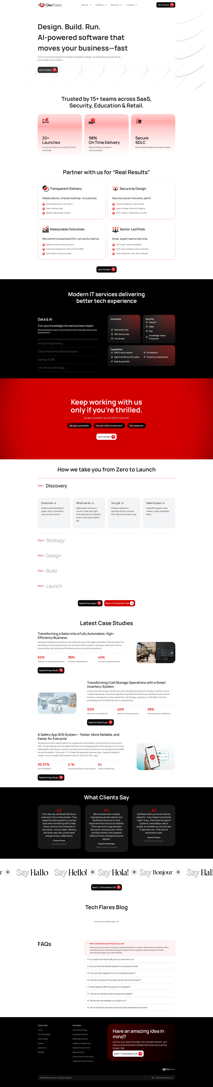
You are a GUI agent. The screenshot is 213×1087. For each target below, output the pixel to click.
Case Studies (43, 1039)
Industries (99, 5)
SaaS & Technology (80, 1030)
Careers (41, 1043)
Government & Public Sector (83, 1056)
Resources (115, 5)
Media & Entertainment (81, 1048)
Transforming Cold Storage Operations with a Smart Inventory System (126, 685)
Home (40, 1030)
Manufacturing (78, 1052)
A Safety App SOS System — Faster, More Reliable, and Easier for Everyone (78, 737)
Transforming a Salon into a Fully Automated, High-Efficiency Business (76, 636)
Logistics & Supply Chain (82, 1043)
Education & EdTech (80, 1034)
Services (84, 5)
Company (130, 5)
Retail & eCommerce (80, 1039)
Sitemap (41, 1052)
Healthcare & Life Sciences (83, 1061)
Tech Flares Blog (44, 1034)
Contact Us (42, 1048)
